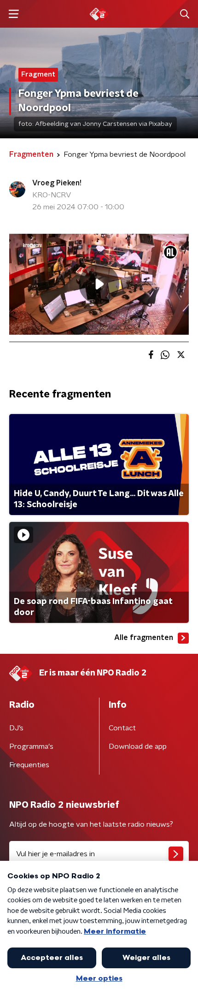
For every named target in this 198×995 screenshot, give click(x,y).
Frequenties (29, 765)
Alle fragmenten (143, 637)
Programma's (31, 746)
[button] (14, 14)
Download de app (138, 746)
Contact (122, 728)
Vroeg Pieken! (57, 183)
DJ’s (16, 728)
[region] (99, 284)
